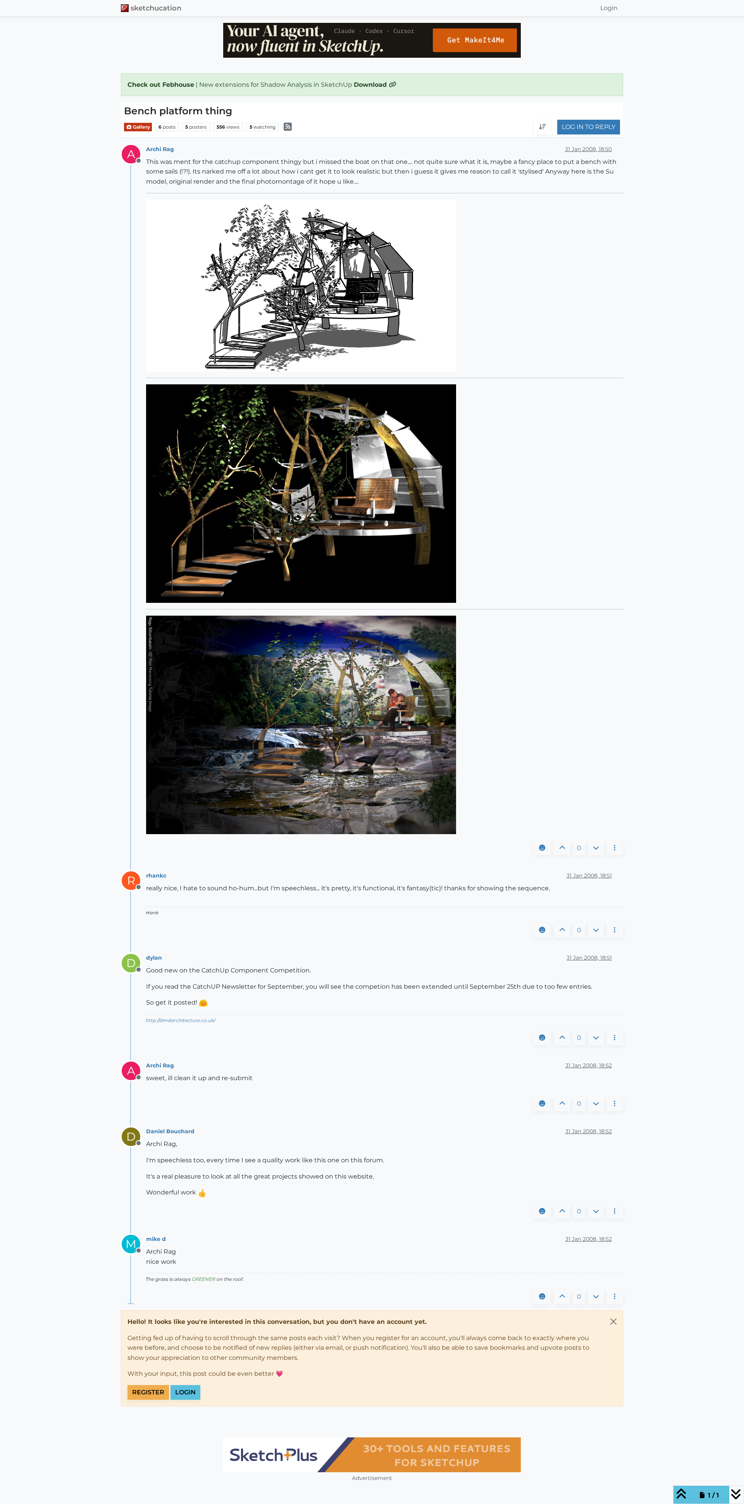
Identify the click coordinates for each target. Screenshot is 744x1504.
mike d (156, 1239)
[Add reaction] (542, 848)
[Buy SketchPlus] (372, 1454)
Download (371, 84)
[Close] (613, 1321)
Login (185, 1392)
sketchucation (156, 8)
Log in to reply (588, 127)
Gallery (141, 127)
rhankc (156, 875)
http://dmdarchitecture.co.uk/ (180, 1020)
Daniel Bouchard (170, 1131)
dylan (154, 957)
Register (148, 1392)
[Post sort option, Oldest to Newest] (542, 127)
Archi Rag (160, 149)
